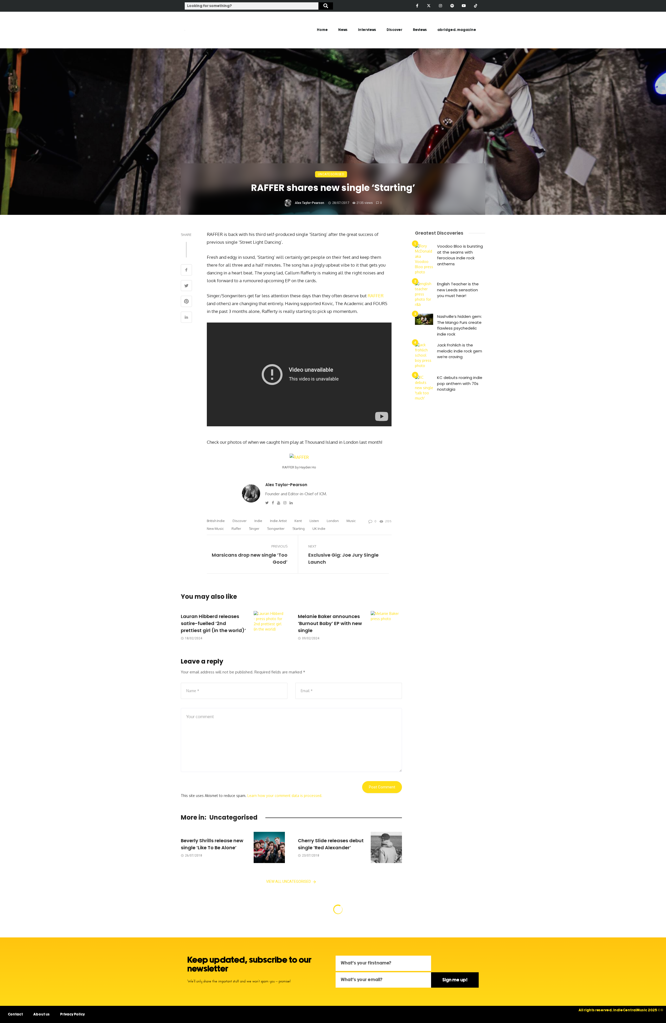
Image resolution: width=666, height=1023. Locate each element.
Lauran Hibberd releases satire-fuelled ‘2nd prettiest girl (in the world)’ (213, 623)
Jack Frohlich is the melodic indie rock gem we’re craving (459, 350)
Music (351, 521)
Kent (298, 521)
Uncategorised (331, 174)
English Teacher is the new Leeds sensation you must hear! (458, 289)
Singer (254, 528)
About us (41, 1014)
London (333, 521)
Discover (394, 30)
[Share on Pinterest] (186, 302)
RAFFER (375, 295)
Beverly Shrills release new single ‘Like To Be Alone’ (212, 844)
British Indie (216, 521)
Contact (15, 1014)
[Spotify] (452, 6)
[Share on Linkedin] (186, 318)
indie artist (278, 521)
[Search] (325, 6)
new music (215, 528)
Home (322, 30)
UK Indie (318, 528)
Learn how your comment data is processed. (284, 795)
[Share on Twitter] (186, 286)
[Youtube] (464, 6)
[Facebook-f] (417, 6)
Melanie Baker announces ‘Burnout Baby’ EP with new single (330, 623)
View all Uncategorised (288, 881)
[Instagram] (440, 6)
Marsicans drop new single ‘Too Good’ (249, 558)
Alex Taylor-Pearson (309, 203)
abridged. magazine (456, 30)
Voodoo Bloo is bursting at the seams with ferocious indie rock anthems (460, 255)
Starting (298, 528)
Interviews (367, 30)
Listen (314, 521)
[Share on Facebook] (186, 270)
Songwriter (276, 528)
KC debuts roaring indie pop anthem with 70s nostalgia (459, 383)
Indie (258, 521)
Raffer (236, 528)
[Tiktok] (475, 6)
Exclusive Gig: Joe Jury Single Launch (343, 558)
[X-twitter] (429, 6)
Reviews (420, 30)
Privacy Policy (72, 1014)
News (343, 30)
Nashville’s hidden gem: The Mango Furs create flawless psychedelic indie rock (459, 325)
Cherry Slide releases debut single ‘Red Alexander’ (331, 844)
